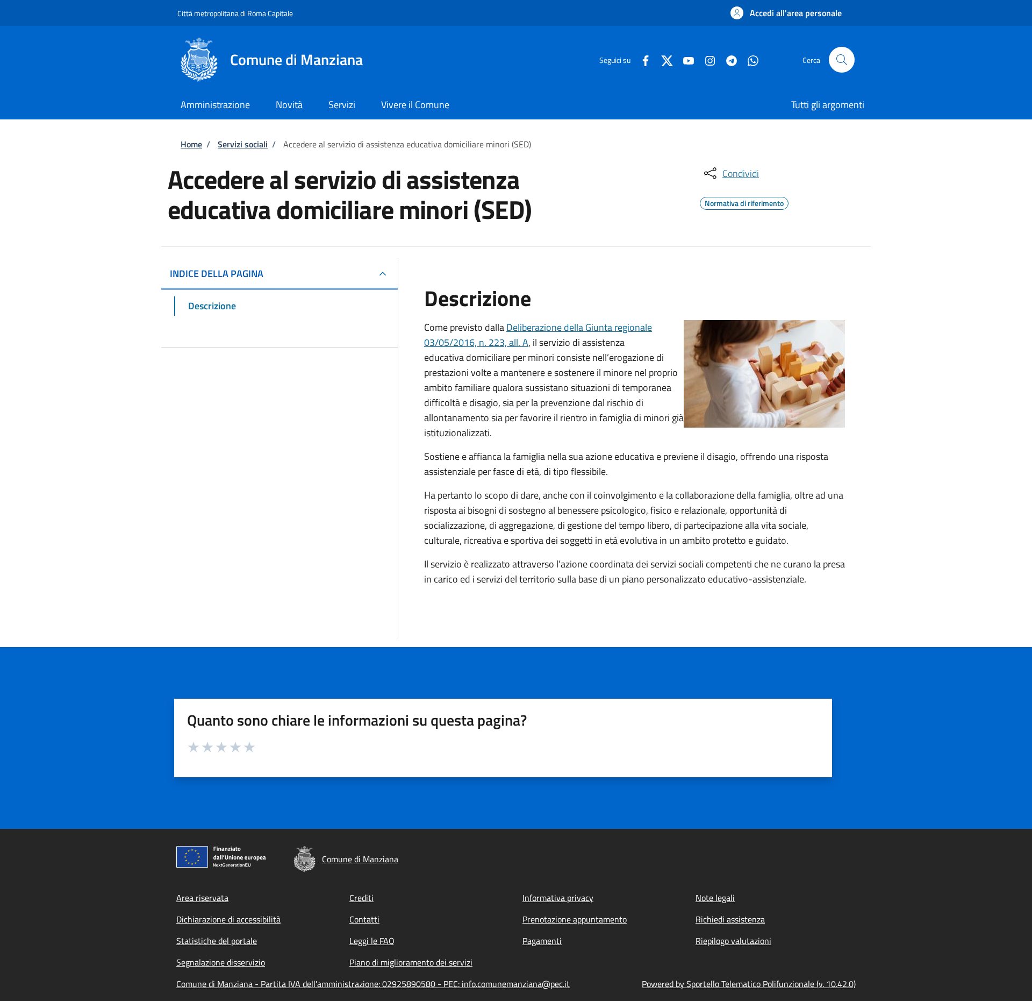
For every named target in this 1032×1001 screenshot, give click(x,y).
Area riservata (202, 897)
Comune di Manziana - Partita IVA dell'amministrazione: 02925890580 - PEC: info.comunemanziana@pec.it (373, 983)
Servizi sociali (243, 144)
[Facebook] (641, 59)
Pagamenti (542, 940)
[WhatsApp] (748, 59)
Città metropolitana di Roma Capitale (235, 13)
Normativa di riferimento (744, 201)
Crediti (361, 897)
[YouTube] (684, 59)
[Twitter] (662, 59)
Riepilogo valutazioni (733, 940)
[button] (786, 13)
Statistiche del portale (216, 940)
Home (191, 144)
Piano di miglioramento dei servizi (410, 962)
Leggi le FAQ (372, 940)
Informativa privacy (557, 897)
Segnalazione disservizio (220, 962)
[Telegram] (727, 59)
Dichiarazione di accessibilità (228, 919)
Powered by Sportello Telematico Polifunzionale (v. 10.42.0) (749, 983)
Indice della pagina (216, 273)
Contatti (364, 919)
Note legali (715, 897)
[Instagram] (705, 59)
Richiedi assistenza (730, 919)
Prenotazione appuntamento (574, 919)
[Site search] (842, 60)
